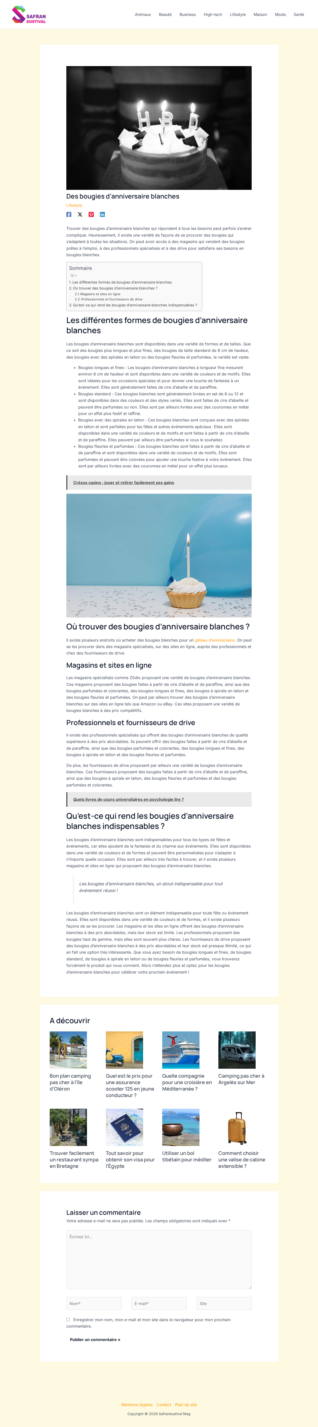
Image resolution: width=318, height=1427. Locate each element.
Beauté (165, 14)
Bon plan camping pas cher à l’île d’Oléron (70, 1082)
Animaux (143, 14)
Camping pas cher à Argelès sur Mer (241, 1079)
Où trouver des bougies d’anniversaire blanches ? (115, 288)
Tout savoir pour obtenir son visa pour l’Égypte (130, 1159)
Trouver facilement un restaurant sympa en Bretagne (74, 1159)
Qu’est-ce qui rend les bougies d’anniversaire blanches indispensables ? (135, 305)
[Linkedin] (102, 214)
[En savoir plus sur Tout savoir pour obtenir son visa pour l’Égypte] (124, 1126)
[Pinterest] (91, 214)
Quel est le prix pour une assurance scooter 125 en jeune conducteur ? (130, 1085)
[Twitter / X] (80, 214)
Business (188, 14)
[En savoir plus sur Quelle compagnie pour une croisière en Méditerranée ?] (180, 1049)
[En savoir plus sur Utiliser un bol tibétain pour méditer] (180, 1126)
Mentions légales (137, 1404)
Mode (280, 14)
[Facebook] (68, 214)
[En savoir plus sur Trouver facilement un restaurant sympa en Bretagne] (68, 1126)
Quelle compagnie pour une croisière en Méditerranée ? (187, 1082)
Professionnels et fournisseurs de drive (112, 299)
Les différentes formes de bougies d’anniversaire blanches (122, 282)
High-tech (213, 14)
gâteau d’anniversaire (215, 640)
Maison (260, 14)
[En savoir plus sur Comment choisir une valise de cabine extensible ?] (237, 1126)
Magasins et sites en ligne (100, 294)
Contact (164, 1404)
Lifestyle (238, 14)
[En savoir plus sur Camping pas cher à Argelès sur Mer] (237, 1049)
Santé (299, 14)
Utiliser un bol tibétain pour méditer (187, 1156)
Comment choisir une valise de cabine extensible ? (241, 1159)
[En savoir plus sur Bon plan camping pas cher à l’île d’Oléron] (68, 1049)
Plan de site (186, 1404)
